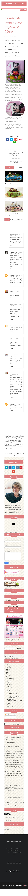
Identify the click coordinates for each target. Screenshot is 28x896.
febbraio (9, 705)
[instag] (17, 467)
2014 (7, 672)
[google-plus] (13, 471)
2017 (7, 667)
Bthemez (24, 885)
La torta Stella (10, 699)
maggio (9, 689)
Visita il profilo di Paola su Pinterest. (13, 600)
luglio (8, 686)
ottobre (9, 681)
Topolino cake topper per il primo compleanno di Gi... (15, 692)
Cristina (12, 355)
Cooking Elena (13, 252)
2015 (7, 670)
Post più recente (8, 453)
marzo (9, 703)
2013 (7, 673)
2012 (7, 675)
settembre (10, 682)
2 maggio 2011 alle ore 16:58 (15, 374)
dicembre (9, 678)
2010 (7, 708)
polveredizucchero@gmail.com (14, 871)
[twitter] (13, 467)
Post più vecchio (20, 453)
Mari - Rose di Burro (15, 373)
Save (21, 139)
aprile (8, 690)
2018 (7, 666)
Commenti (9, 717)
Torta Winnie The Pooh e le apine (15, 694)
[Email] (6, 467)
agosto (9, 684)
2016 (7, 669)
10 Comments (13, 36)
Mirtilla (12, 291)
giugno (9, 687)
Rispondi (11, 245)
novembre (10, 679)
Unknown (12, 275)
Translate (15, 658)
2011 (7, 676)
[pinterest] (21, 467)
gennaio (9, 706)
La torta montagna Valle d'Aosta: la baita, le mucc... (14, 701)
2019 (7, 664)
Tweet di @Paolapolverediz (11, 606)
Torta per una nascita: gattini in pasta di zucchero (14, 697)
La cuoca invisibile (14, 326)
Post (7, 714)
